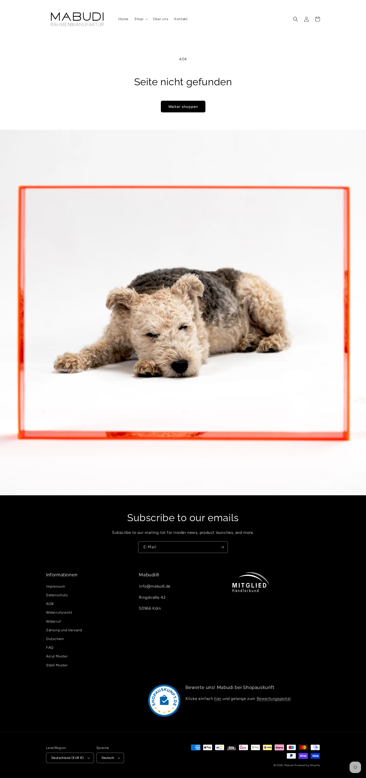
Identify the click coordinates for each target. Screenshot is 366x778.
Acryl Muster (57, 656)
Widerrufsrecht (59, 612)
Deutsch (108, 758)
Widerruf (53, 621)
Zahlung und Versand (64, 630)
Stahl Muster (57, 665)
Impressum (55, 586)
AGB (50, 604)
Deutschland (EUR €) (67, 758)
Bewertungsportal (274, 698)
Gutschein (55, 639)
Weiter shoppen (183, 106)
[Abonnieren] (222, 547)
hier (217, 698)
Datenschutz (57, 595)
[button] (140, 19)
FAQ (50, 647)
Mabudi (289, 765)
